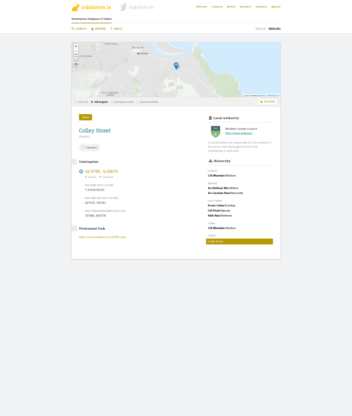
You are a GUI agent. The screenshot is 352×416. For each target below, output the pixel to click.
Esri (264, 95)
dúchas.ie (245, 6)
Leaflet (246, 95)
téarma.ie (201, 6)
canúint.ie (261, 6)
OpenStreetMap (149, 101)
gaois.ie (275, 6)
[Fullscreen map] (76, 57)
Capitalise (91, 147)
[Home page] (91, 8)
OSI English (101, 101)
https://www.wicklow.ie (238, 133)
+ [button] (76, 46)
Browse (100, 28)
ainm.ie (231, 6)
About (118, 28)
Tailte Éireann (273, 95)
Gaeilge (260, 28)
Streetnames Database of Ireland (91, 19)
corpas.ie (217, 6)
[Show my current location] (76, 64)
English (274, 28)
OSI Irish (83, 101)
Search (80, 28)
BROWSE (269, 101)
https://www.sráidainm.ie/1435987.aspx (102, 237)
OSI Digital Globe (124, 101)
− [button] (76, 51)
